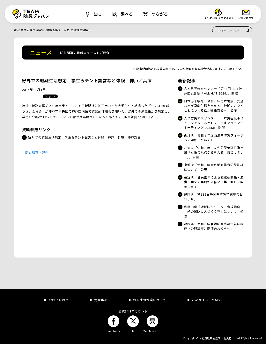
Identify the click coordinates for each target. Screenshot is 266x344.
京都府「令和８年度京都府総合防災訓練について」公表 (214, 167)
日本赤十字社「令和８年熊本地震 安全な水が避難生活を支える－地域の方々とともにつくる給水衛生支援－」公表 (214, 105)
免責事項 (100, 300)
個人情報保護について (149, 300)
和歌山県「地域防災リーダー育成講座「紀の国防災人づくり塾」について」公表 (214, 211)
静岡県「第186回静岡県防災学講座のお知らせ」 (213, 197)
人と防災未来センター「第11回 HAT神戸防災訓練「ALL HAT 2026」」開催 (213, 91)
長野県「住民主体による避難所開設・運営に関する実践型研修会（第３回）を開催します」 (214, 181)
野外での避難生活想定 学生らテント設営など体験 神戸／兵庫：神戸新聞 (84, 137)
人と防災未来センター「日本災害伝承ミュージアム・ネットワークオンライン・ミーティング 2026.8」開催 (214, 122)
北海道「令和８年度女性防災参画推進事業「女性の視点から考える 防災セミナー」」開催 (214, 152)
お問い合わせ (59, 300)
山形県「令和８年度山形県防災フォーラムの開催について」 (214, 137)
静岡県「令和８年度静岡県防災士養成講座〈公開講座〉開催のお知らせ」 (214, 226)
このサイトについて (207, 300)
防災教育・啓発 (36, 152)
